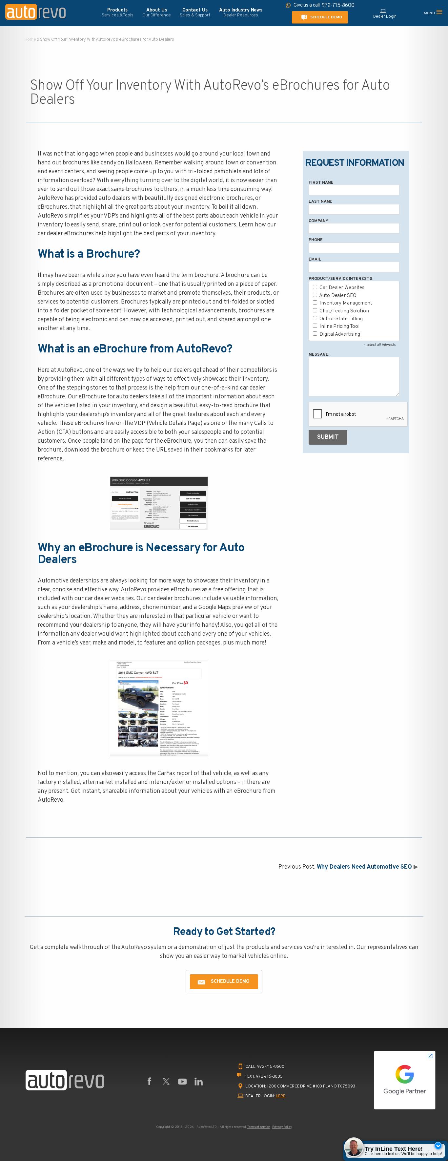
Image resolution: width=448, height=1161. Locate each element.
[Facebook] (149, 1081)
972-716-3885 (269, 1076)
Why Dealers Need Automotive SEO (364, 867)
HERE (281, 1096)
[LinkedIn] (199, 1081)
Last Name (320, 201)
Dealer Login (385, 16)
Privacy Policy (282, 1127)
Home (30, 39)
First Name (321, 182)
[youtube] (182, 1081)
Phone (315, 240)
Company (318, 221)
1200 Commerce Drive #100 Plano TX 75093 (311, 1086)
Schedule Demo (326, 17)
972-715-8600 (270, 1066)
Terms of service (258, 1127)
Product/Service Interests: (341, 279)
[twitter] (166, 1081)
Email (315, 259)
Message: (319, 354)
